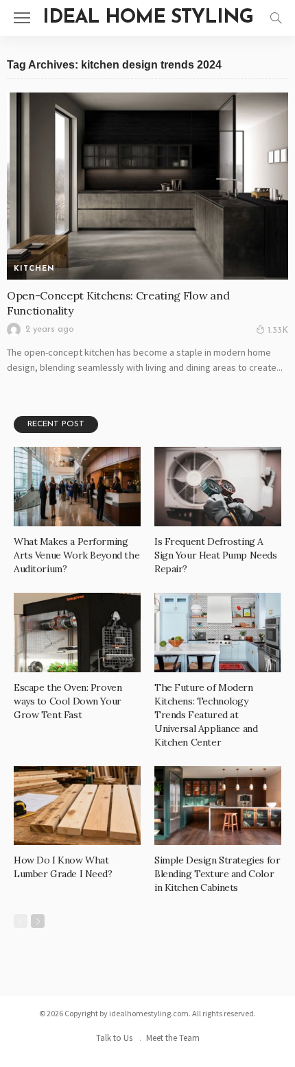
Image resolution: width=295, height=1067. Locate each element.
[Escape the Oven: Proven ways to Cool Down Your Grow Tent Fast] (77, 632)
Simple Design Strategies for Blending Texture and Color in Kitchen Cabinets (217, 874)
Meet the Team (173, 1038)
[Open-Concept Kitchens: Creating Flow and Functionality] (147, 186)
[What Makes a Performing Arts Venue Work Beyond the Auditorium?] (77, 486)
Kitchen (34, 269)
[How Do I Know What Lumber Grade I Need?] (77, 806)
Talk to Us (114, 1038)
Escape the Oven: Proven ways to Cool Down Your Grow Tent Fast (67, 701)
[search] (275, 18)
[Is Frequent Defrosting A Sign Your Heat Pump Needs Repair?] (217, 486)
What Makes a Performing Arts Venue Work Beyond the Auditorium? (76, 555)
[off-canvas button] (22, 18)
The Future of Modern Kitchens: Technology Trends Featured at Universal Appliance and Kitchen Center (205, 714)
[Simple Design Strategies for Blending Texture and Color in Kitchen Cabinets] (217, 806)
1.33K (278, 330)
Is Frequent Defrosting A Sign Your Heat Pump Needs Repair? (215, 555)
